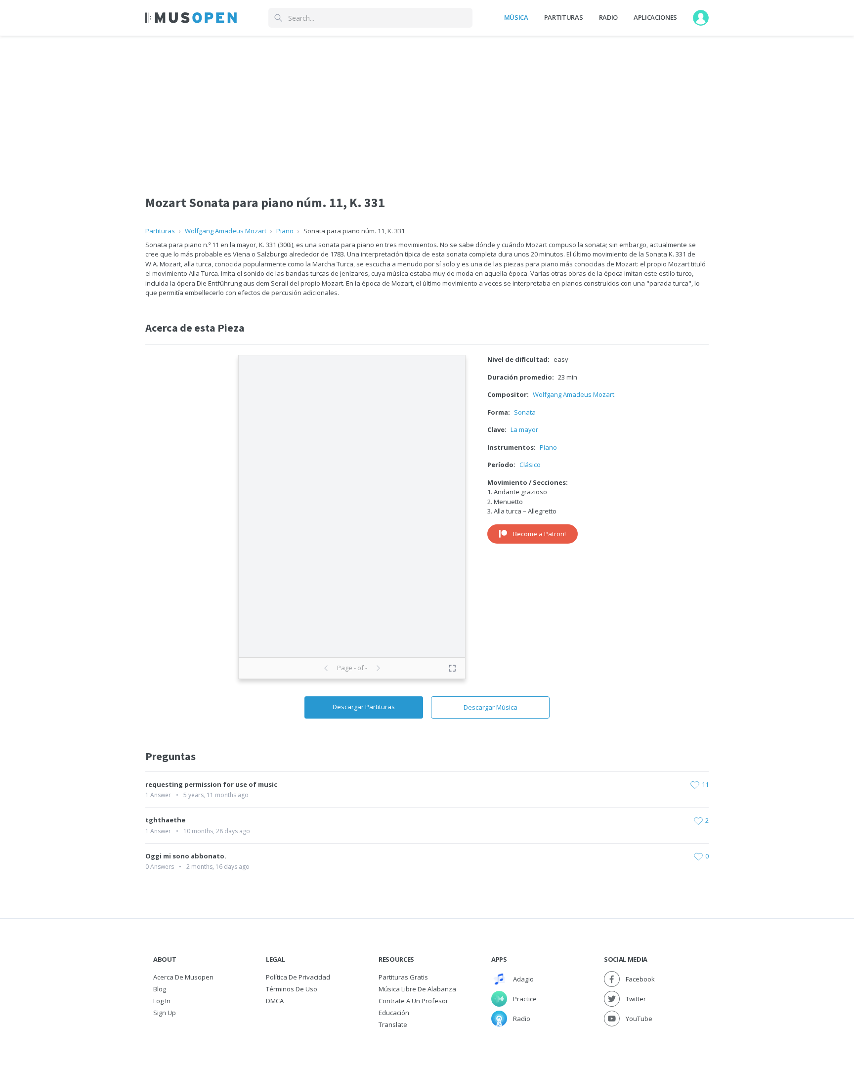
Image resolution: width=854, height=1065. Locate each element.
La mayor (524, 429)
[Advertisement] (427, 105)
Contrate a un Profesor (413, 1000)
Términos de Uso (291, 988)
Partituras (563, 17)
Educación (394, 1012)
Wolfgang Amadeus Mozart (225, 230)
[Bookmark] (695, 785)
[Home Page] (191, 17)
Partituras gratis (403, 977)
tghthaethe (165, 819)
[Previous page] (326, 668)
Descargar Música (490, 707)
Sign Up (164, 1012)
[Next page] (378, 668)
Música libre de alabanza (417, 988)
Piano (285, 230)
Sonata (525, 412)
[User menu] (701, 18)
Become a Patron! (539, 533)
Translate (393, 1024)
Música (516, 17)
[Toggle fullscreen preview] (452, 668)
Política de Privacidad (298, 977)
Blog (159, 988)
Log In (162, 1000)
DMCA (275, 1000)
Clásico (530, 464)
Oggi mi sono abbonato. (185, 856)
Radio (608, 17)
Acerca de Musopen (183, 977)
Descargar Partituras (364, 706)
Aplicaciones (655, 17)
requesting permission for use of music (211, 784)
